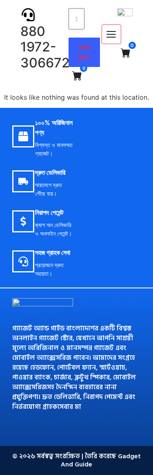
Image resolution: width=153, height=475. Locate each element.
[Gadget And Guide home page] (125, 12)
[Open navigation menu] (111, 34)
